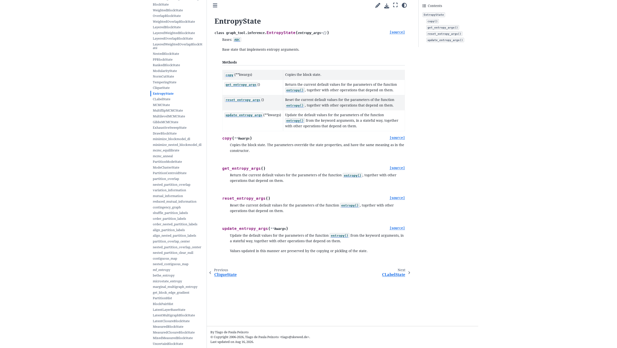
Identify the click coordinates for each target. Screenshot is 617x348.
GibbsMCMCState (165, 122)
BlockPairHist (163, 304)
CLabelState (161, 99)
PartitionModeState (167, 161)
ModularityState (165, 71)
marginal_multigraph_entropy (175, 287)
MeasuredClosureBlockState (174, 332)
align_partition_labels (169, 230)
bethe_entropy (163, 275)
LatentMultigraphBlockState (174, 315)
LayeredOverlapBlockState (173, 38)
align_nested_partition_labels (174, 235)
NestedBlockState (166, 54)
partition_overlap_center (171, 241)
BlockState (161, 4)
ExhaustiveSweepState (170, 127)
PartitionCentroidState (170, 173)
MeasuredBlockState (168, 326)
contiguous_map (165, 258)
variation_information (169, 190)
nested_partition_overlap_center (177, 247)
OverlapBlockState (167, 16)
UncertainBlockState (168, 344)
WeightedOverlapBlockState (174, 21)
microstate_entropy (167, 281)
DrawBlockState (165, 133)
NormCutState (163, 76)
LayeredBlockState (167, 27)
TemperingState (164, 82)
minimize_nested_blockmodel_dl (177, 145)
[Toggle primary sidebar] (215, 5)
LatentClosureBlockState (171, 321)
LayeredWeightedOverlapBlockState (177, 46)
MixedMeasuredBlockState (173, 338)
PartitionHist (162, 298)
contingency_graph (167, 207)
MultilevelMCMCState (169, 116)
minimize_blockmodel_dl (171, 139)
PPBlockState (163, 59)
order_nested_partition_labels (175, 224)
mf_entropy (161, 270)
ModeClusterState (166, 167)
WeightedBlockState (168, 10)
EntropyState (163, 93)
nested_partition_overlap (171, 184)
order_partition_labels (169, 218)
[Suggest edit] (377, 5)
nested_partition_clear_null (173, 253)
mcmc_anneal (163, 156)
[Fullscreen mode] (395, 5)
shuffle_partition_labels (170, 213)
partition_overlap (166, 179)
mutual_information (168, 196)
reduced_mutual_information (174, 201)
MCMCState (161, 105)
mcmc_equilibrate (166, 150)
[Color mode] (404, 5)
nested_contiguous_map (170, 264)
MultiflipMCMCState (168, 110)
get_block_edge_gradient (171, 292)
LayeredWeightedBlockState (174, 33)
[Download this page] (386, 6)
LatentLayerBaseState (169, 310)
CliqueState (161, 88)
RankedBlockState (166, 65)
